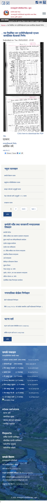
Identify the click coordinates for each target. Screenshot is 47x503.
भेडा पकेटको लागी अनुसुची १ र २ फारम (15, 196)
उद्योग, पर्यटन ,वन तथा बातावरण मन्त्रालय (15, 273)
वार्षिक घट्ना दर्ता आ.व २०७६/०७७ (14, 332)
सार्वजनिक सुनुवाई (9, 444)
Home (3, 25)
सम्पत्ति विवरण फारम (9, 176)
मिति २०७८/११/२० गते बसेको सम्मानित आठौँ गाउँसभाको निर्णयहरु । (23, 307)
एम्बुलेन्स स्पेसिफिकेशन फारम (12, 182)
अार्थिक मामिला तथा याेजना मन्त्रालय (14, 251)
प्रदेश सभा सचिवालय (9, 247)
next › (24, 209)
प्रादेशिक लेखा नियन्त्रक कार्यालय (13, 280)
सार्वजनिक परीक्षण (9, 448)
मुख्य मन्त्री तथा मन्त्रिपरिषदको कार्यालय (14, 240)
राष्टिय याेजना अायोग (9, 276)
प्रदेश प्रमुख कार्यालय (9, 243)
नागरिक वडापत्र (9, 424)
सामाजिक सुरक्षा (8, 417)
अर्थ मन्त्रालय (7, 258)
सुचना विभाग (6, 265)
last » (34, 209)
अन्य (7, 214)
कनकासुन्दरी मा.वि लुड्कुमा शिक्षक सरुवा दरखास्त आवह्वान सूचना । (21, 21)
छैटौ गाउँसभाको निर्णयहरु (11, 300)
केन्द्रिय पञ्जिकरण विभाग (10, 262)
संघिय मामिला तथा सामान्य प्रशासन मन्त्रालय (16, 236)
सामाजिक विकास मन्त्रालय (10, 254)
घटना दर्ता (6, 413)
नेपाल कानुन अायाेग (9, 269)
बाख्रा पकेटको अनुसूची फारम (12, 189)
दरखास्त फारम (8, 203)
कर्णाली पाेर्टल (7, 232)
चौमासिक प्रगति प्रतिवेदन (12, 440)
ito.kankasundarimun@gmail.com (15, 480)
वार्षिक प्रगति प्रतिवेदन (11, 437)
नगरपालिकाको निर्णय (9, 143)
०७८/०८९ (6, 150)
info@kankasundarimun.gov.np (18, 477)
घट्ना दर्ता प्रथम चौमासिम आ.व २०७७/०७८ (16, 326)
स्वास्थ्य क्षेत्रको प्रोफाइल (12, 420)
